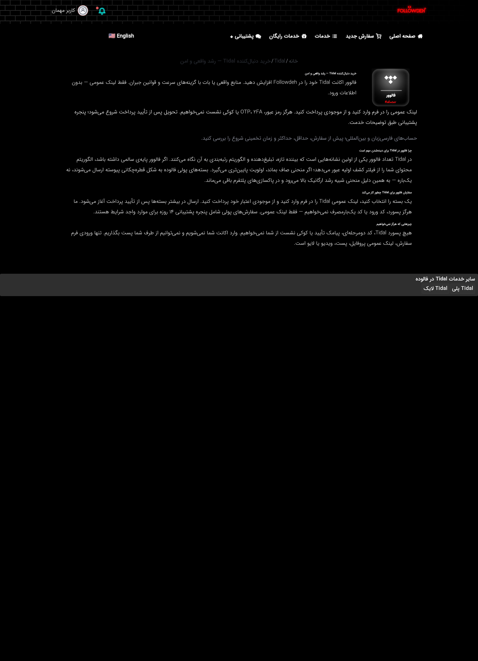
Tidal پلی (462, 288)
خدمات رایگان (284, 36)
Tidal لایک (435, 288)
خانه (293, 61)
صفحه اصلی (402, 36)
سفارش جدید (360, 36)
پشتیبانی (244, 36)
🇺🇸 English (121, 36)
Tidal (279, 61)
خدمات (322, 36)
